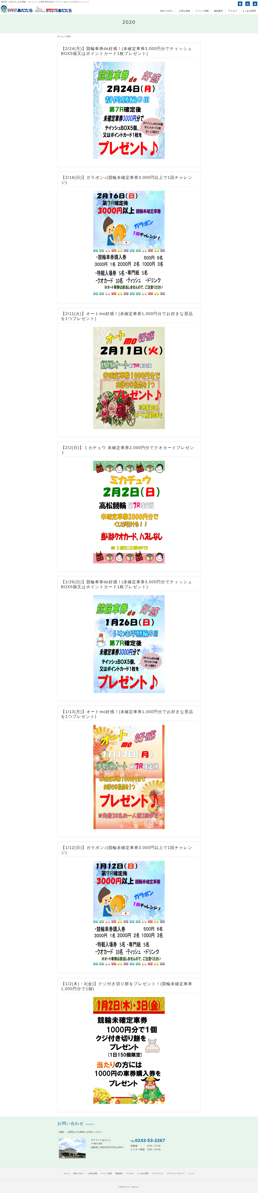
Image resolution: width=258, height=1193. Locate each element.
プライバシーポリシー (176, 1173)
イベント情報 (202, 11)
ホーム (60, 36)
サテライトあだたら (131, 1187)
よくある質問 (249, 11)
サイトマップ (157, 1173)
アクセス (232, 11)
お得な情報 (184, 11)
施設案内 (218, 11)
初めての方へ (167, 11)
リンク (191, 1173)
